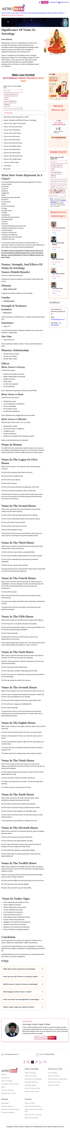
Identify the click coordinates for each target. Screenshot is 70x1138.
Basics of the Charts (54, 1076)
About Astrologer (56, 230)
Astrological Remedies (31, 1082)
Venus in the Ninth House (11, 149)
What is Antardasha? (7, 1106)
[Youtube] (45, 1062)
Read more (6, 169)
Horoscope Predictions (7, 1112)
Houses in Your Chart (54, 1082)
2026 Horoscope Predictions (33, 1106)
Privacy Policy (5, 1077)
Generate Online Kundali (32, 1091)
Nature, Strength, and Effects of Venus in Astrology (19, 120)
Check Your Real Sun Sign (32, 1088)
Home (3, 13)
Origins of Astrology (30, 1072)
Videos (3, 1087)
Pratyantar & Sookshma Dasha (10, 1109)
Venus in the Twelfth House (12, 159)
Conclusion (7, 165)
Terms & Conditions (7, 1081)
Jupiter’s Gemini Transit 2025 (33, 1114)
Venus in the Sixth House (11, 139)
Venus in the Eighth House (12, 146)
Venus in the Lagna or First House (14, 123)
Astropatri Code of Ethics (8, 1093)
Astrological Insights (30, 1085)
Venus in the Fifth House (11, 136)
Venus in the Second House (12, 126)
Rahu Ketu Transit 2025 (31, 1117)
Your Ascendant (52, 1072)
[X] (32, 1062)
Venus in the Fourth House (12, 133)
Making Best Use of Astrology (33, 1079)
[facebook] (24, 1062)
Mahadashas (5, 1103)
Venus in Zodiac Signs (11, 162)
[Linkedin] (40, 1062)
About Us (4, 1074)
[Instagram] (28, 1062)
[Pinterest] (36, 1062)
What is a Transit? (30, 1103)
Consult (54, 233)
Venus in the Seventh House (12, 143)
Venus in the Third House (11, 130)
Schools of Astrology (30, 1076)
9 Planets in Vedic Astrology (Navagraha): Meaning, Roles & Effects (42, 13)
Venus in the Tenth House (11, 152)
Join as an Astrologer (7, 1090)
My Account (65, 2)
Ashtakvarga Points (53, 1085)
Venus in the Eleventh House (13, 156)
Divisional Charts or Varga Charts (57, 1079)
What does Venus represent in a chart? (16, 117)
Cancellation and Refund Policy (10, 1084)
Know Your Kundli (13, 13)
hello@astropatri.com (58, 319)
